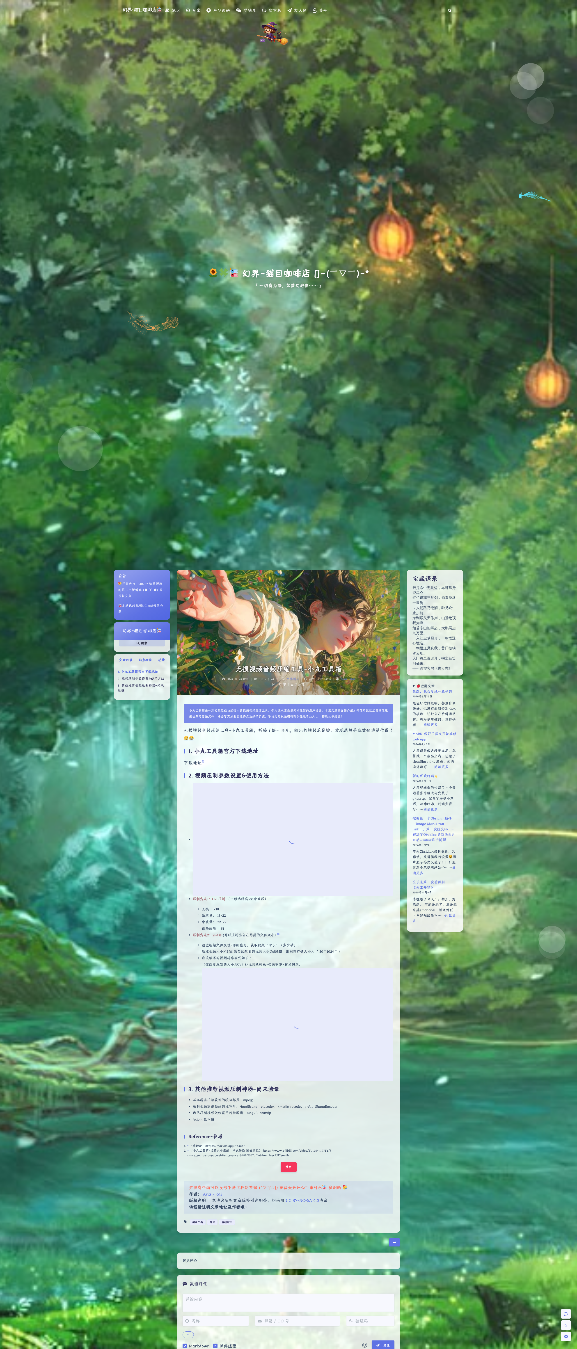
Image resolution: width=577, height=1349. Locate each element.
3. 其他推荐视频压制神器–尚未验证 (141, 688)
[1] (204, 761)
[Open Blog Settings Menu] (566, 1336)
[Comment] (566, 1314)
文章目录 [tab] (126, 660)
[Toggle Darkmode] (566, 1325)
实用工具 (197, 1222)
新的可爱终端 (423, 776)
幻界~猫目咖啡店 (140, 9)
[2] (279, 934)
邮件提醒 (227, 1346)
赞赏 (288, 1167)
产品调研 (293, 679)
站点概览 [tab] (145, 660)
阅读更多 (430, 725)
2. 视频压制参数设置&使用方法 (141, 679)
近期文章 (427, 686)
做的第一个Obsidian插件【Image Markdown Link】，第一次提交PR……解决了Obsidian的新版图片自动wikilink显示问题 (434, 829)
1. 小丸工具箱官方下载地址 (138, 672)
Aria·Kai (348, 679)
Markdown (199, 1346)
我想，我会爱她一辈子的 (432, 691)
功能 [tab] (161, 660)
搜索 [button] (143, 643)
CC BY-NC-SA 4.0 (302, 1200)
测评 (212, 1222)
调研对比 (227, 1222)
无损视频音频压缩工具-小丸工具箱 (288, 669)
